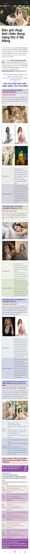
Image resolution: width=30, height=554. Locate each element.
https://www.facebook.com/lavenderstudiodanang (15, 476)
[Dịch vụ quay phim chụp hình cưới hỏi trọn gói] (7, 2)
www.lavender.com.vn (20, 71)
